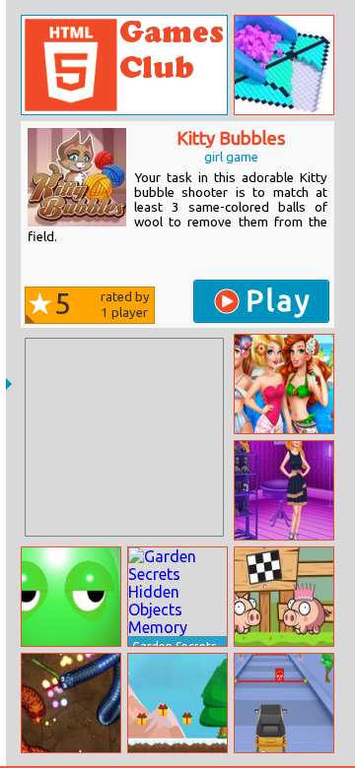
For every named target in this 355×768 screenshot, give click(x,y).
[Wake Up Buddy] (71, 596)
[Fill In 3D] (284, 65)
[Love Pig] (284, 596)
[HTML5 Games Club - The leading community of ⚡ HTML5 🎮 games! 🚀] (124, 65)
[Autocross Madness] (284, 703)
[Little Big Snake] (71, 703)
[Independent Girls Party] (284, 490)
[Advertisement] (124, 437)
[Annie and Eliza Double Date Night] (284, 384)
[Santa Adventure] (177, 703)
